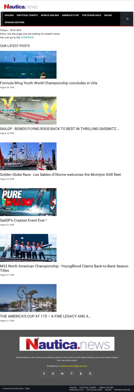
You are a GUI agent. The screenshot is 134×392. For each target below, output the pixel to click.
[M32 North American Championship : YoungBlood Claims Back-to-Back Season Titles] (67, 248)
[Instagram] (53, 373)
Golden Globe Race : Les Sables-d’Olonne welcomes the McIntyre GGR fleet (60, 175)
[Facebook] (43, 373)
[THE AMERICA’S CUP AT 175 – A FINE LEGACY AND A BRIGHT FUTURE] (67, 298)
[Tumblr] (80, 373)
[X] (90, 373)
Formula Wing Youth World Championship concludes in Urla (48, 83)
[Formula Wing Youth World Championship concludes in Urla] (67, 65)
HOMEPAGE (27, 37)
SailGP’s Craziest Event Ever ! (23, 220)
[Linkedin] (62, 373)
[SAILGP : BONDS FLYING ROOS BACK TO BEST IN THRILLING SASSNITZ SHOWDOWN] (67, 110)
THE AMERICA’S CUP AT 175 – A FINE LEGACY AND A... (46, 316)
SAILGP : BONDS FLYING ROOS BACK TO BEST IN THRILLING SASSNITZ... (60, 129)
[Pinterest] (71, 373)
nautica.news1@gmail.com (73, 366)
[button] (127, 18)
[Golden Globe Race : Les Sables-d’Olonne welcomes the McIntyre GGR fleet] (67, 156)
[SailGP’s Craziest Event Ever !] (67, 202)
